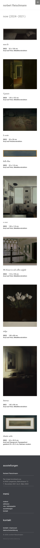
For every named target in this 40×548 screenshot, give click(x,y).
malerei (5, 502)
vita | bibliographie (9, 506)
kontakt (5, 511)
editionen (6, 504)
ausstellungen (8, 509)
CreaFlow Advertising (14, 539)
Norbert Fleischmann (10, 473)
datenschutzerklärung (10, 530)
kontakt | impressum (10, 528)
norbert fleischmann (15, 5)
